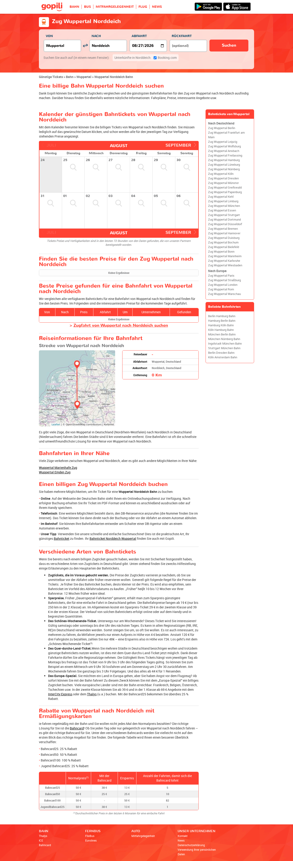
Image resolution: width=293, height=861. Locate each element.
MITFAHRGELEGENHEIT (115, 7)
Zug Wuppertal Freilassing (225, 155)
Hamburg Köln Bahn (221, 325)
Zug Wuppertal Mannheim (224, 256)
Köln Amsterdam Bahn (222, 357)
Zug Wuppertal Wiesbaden (225, 265)
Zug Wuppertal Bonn (221, 252)
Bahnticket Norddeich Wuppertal (113, 538)
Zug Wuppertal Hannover (224, 233)
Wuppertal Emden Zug (55, 472)
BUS (87, 7)
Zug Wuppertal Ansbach (223, 151)
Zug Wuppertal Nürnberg (224, 169)
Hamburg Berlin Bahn (221, 321)
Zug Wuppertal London (222, 285)
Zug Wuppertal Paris (221, 276)
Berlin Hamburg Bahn (221, 316)
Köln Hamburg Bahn (221, 330)
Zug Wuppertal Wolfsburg (224, 146)
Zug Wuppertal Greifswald (225, 187)
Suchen (229, 45)
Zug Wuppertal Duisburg (223, 238)
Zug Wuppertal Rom (221, 289)
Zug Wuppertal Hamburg (224, 160)
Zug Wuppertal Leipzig (222, 142)
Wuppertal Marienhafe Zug (58, 467)
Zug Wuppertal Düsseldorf (225, 224)
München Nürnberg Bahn (224, 339)
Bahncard (77, 728)
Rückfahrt (182, 36)
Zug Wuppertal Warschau (224, 294)
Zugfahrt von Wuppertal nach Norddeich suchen (120, 325)
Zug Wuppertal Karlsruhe (224, 261)
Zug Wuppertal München (224, 206)
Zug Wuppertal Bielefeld (223, 247)
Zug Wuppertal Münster (223, 183)
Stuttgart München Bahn (224, 348)
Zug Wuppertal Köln (220, 174)
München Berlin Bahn (222, 334)
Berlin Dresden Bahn (221, 353)
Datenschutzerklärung (191, 845)
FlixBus (89, 836)
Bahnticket (61, 538)
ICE (41, 840)
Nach (96, 36)
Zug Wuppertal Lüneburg (224, 165)
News (181, 840)
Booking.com (145, 57)
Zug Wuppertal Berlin (221, 128)
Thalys (92, 694)
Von (49, 36)
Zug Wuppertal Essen (222, 210)
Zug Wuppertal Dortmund (224, 219)
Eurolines (91, 840)
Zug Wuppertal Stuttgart (224, 215)
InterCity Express (60, 694)
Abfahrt (139, 36)
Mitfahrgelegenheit (143, 836)
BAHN (74, 7)
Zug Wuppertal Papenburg (225, 192)
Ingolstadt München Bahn (225, 343)
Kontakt (182, 836)
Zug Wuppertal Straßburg (224, 280)
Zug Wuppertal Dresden (223, 178)
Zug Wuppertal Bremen (223, 229)
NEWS (157, 7)
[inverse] (85, 46)
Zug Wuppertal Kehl (220, 197)
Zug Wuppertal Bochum (223, 242)
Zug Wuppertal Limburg (223, 201)
